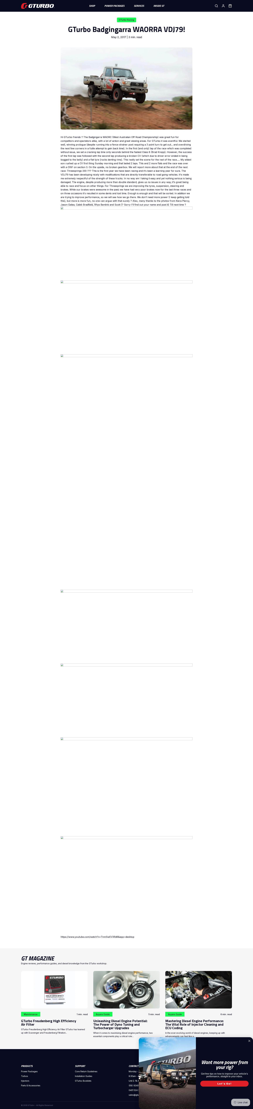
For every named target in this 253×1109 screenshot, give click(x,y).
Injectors (25, 1081)
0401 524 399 (135, 1090)
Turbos (24, 1076)
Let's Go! (224, 1083)
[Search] (216, 6)
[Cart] (230, 6)
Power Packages (29, 1071)
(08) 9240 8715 (136, 1085)
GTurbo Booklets (83, 1081)
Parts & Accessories (30, 1085)
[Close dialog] (249, 1041)
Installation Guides (83, 1076)
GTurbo (31, 1105)
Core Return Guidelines (86, 1071)
